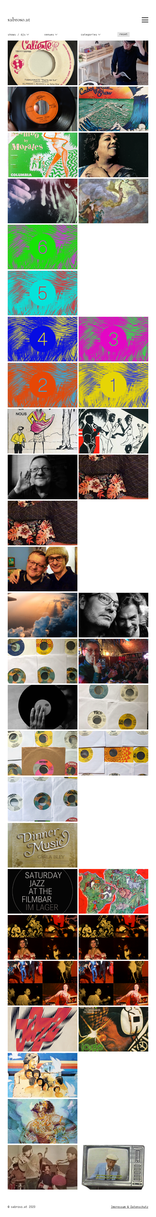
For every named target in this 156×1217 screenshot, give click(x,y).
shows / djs (17, 34)
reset (123, 34)
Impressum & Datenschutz (129, 1207)
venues (49, 34)
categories (89, 34)
